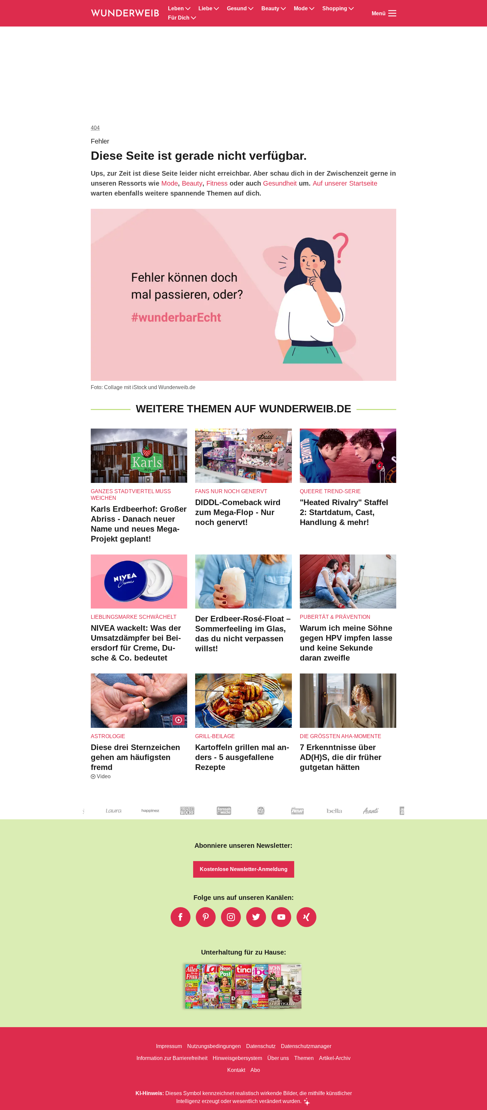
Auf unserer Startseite (345, 183)
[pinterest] (206, 917)
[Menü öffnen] (392, 13)
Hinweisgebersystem (237, 1058)
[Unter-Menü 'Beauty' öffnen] (283, 9)
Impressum (169, 1046)
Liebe (205, 8)
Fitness (217, 183)
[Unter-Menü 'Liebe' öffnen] (216, 9)
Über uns (278, 1058)
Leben (176, 8)
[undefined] (90, 816)
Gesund (237, 8)
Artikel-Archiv (335, 1058)
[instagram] (231, 917)
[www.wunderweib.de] (125, 13)
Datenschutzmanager (306, 1046)
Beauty (270, 8)
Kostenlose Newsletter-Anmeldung (244, 869)
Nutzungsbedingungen (214, 1046)
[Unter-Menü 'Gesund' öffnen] (250, 9)
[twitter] (256, 917)
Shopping (334, 8)
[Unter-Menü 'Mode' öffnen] (311, 9)
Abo (255, 1070)
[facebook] (180, 917)
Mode (301, 8)
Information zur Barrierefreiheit (171, 1058)
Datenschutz (261, 1046)
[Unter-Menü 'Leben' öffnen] (187, 9)
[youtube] (281, 917)
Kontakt (236, 1070)
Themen (304, 1058)
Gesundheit (280, 183)
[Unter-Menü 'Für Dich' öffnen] (193, 18)
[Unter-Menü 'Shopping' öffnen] (351, 9)
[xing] (306, 917)
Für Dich (178, 18)
